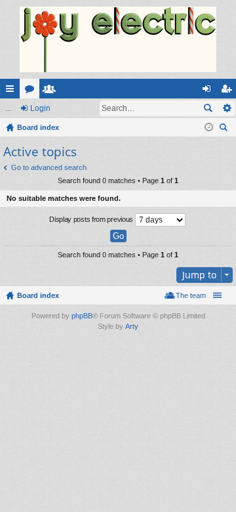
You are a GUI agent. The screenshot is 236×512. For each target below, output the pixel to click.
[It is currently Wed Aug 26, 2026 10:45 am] (209, 127)
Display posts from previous (92, 219)
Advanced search (226, 108)
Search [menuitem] (225, 129)
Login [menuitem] (209, 91)
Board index (38, 295)
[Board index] (118, 39)
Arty (131, 326)
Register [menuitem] (229, 91)
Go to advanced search (49, 167)
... (8, 108)
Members (52, 91)
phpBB (81, 316)
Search (208, 108)
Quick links (12, 91)
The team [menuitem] (191, 295)
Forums (32, 91)
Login (40, 108)
